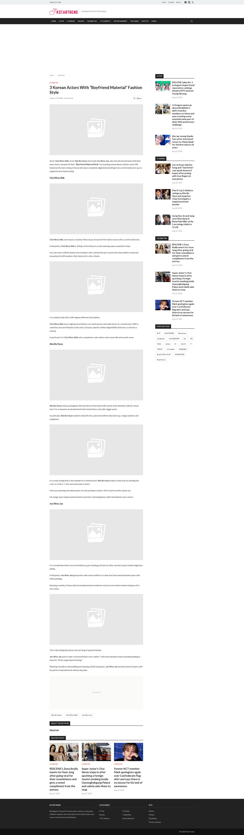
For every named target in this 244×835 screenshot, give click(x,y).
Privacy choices (155, 822)
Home (53, 21)
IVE (191, 339)
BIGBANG (183, 349)
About (178, 2)
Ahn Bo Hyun (56, 715)
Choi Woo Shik (72, 715)
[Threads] (189, 2)
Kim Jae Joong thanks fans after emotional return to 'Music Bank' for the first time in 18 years (183, 142)
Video (153, 21)
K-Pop (61, 21)
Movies (81, 21)
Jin (185, 339)
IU (175, 344)
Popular (171, 2)
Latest (164, 2)
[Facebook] (185, 2)
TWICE (159, 349)
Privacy (152, 815)
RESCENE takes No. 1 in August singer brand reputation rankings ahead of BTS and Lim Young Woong (183, 88)
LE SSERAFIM (174, 339)
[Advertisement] (122, 47)
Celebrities (92, 21)
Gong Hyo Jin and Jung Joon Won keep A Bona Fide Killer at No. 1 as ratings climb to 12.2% (183, 221)
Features (134, 21)
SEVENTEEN (179, 354)
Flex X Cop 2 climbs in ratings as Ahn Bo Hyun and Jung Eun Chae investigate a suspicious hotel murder (182, 197)
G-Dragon (171, 349)
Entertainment (120, 21)
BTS (158, 333)
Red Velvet (161, 360)
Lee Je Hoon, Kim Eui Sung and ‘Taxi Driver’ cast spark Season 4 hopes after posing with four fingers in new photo (183, 171)
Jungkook (161, 339)
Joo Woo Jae (87, 715)
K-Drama (71, 21)
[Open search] (191, 21)
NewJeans (182, 333)
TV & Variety (105, 21)
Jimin (159, 344)
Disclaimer (153, 818)
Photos (145, 21)
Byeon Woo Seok (164, 354)
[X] (192, 2)
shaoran (70, 98)
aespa (167, 344)
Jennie (183, 344)
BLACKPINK (169, 333)
